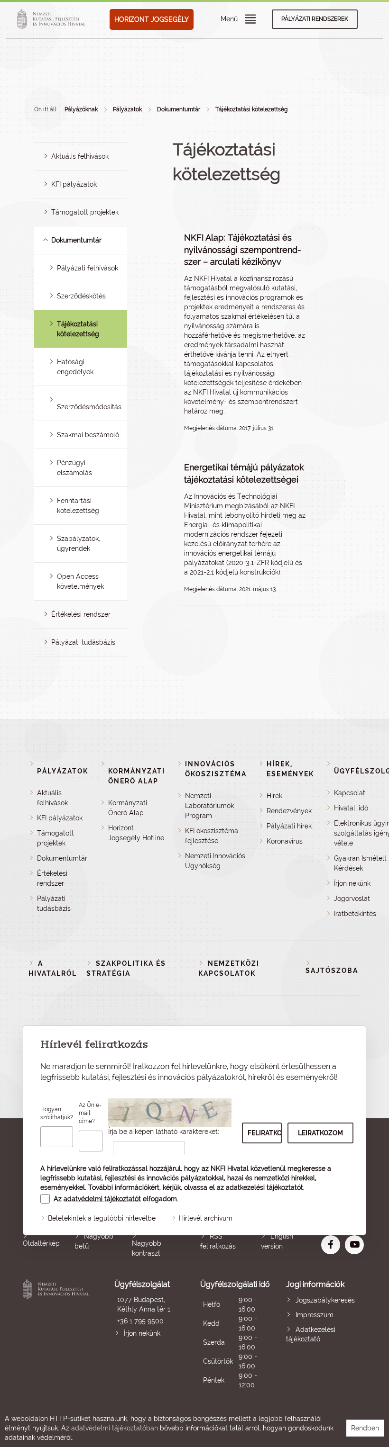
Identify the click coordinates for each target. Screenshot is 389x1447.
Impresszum (314, 1315)
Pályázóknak (81, 109)
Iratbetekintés (355, 913)
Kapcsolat (349, 793)
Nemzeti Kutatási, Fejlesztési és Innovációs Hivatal (57, 1334)
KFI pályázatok (74, 184)
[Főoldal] (52, 19)
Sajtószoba (332, 970)
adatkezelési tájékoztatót (264, 1187)
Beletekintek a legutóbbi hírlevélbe (102, 1218)
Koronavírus (285, 841)
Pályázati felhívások (87, 268)
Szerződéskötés (81, 296)
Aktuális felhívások (80, 156)
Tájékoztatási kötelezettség (251, 109)
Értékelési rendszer (81, 614)
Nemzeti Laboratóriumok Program (209, 805)
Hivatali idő (351, 808)
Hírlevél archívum (205, 1218)
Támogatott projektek (85, 212)
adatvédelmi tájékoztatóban (114, 1428)
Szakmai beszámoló (88, 435)
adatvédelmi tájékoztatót (102, 1199)
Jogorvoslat (352, 898)
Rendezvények (289, 811)
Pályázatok (127, 109)
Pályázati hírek (289, 826)
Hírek (274, 796)
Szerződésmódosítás (89, 407)
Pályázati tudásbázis (83, 642)
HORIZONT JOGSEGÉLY (151, 19)
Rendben (365, 1428)
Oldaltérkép (41, 1243)
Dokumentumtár (178, 109)
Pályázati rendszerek (314, 19)
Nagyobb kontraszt (146, 1248)
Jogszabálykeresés (325, 1300)
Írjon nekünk (352, 883)
